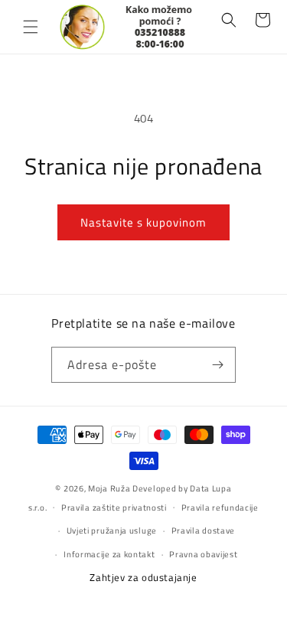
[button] (30, 27)
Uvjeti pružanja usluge (112, 530)
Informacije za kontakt (109, 554)
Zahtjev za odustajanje (143, 577)
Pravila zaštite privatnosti (114, 507)
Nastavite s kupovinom (143, 222)
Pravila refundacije (220, 507)
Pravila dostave (203, 530)
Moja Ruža (109, 488)
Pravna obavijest (203, 554)
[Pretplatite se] (218, 365)
